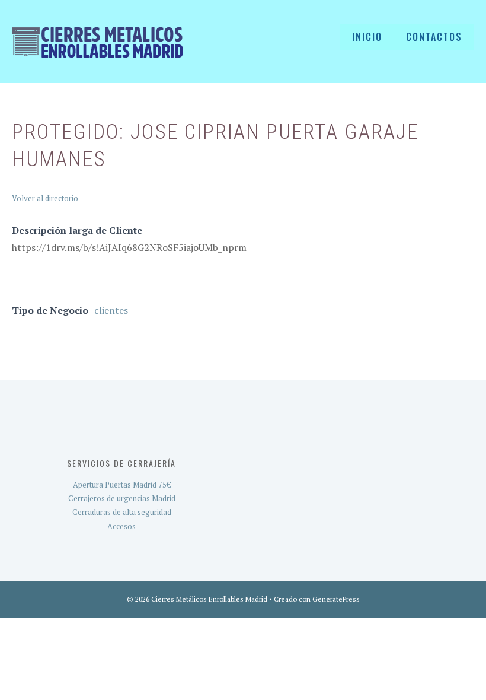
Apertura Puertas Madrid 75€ (122, 484)
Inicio (367, 37)
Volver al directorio (45, 198)
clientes (111, 310)
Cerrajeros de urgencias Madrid (121, 498)
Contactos (434, 37)
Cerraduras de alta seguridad (121, 512)
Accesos (121, 526)
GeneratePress (336, 598)
